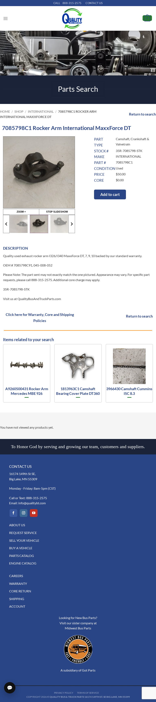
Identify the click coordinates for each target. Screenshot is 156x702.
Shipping (16, 599)
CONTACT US (94, 3)
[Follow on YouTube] (34, 513)
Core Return (20, 591)
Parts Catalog (21, 556)
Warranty (18, 583)
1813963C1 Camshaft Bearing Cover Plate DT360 (78, 391)
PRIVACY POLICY (63, 692)
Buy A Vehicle (20, 548)
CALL (67, 3)
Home (5, 111)
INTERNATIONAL (41, 111)
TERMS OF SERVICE (88, 692)
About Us (17, 525)
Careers (16, 576)
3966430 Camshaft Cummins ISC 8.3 (129, 391)
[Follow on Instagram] (23, 513)
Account (17, 606)
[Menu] (5, 18)
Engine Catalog (22, 563)
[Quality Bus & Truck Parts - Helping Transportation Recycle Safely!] (72, 18)
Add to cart (110, 194)
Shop (18, 111)
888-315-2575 (36, 498)
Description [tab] (15, 248)
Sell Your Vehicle (24, 540)
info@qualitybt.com (32, 503)
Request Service (23, 533)
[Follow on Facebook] (13, 513)
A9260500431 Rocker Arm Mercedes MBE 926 (26, 391)
